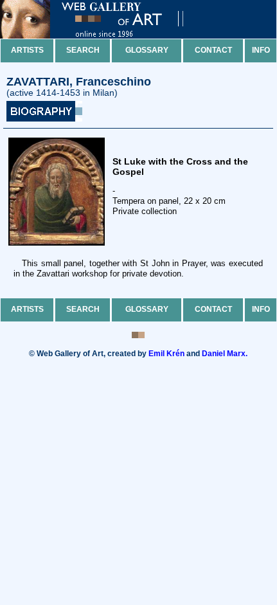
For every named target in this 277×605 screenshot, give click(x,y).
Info (261, 50)
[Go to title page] (103, 36)
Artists (27, 50)
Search (83, 50)
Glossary (146, 50)
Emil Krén (166, 353)
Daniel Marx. (224, 353)
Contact (213, 50)
